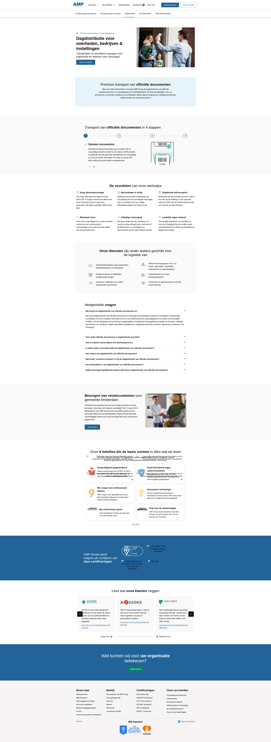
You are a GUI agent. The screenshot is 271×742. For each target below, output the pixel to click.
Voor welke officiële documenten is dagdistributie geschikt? (113, 337)
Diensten (92, 5)
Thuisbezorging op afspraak (85, 13)
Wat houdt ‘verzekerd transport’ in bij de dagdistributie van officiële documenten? (122, 359)
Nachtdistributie (145, 13)
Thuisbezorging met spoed (110, 13)
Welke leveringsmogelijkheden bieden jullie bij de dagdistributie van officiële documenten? (127, 370)
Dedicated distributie (163, 13)
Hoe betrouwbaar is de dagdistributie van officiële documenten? (115, 365)
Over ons (151, 5)
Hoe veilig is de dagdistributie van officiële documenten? (111, 354)
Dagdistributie (130, 13)
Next (94, 166)
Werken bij (138, 5)
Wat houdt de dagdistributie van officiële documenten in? (111, 311)
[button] (86, 136)
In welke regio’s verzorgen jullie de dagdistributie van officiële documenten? (120, 348)
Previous (89, 166)
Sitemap (79, 721)
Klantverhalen (124, 5)
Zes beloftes (107, 5)
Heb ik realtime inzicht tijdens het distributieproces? (109, 343)
